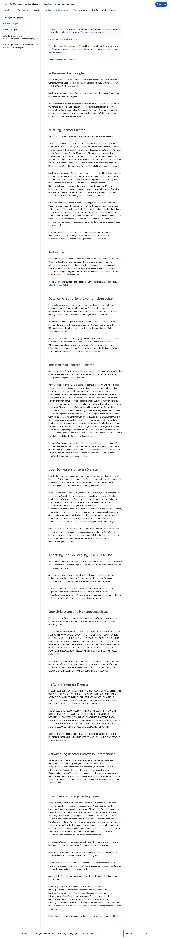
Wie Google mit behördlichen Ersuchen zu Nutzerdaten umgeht (20, 46)
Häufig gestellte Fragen (103, 10)
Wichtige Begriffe (11, 30)
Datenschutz (50, 933)
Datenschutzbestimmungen (66, 305)
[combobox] (136, 933)
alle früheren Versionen (87, 32)
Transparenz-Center (90, 933)
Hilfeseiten (95, 351)
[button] (151, 4)
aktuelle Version (65, 32)
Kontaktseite (113, 916)
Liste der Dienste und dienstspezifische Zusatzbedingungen (20, 37)
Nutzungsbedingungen (57, 10)
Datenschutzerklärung (29, 10)
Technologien (80, 10)
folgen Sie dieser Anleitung (59, 285)
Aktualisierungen (10, 24)
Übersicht (7, 10)
